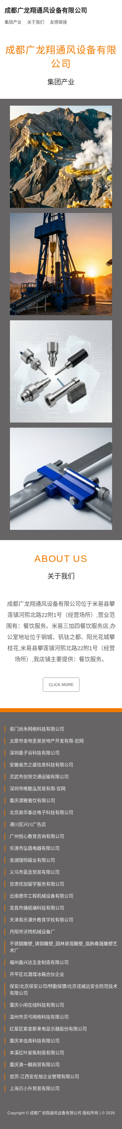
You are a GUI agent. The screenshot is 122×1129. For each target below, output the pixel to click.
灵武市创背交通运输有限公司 (39, 776)
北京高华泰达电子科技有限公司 (41, 812)
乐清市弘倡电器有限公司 (35, 848)
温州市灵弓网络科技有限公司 (39, 1017)
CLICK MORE (61, 684)
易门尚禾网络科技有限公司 (37, 729)
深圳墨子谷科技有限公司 (35, 752)
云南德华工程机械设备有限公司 (41, 896)
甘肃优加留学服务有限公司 (37, 884)
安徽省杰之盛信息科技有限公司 (41, 764)
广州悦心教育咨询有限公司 (37, 836)
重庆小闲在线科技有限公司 (37, 1005)
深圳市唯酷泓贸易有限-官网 (38, 788)
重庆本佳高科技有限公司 (35, 1040)
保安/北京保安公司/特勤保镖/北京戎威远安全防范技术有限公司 (63, 990)
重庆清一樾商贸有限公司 (35, 1064)
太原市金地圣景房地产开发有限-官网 (47, 741)
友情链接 (58, 22)
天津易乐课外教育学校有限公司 (41, 919)
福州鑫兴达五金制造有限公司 (39, 962)
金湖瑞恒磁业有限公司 (32, 860)
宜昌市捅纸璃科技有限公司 (37, 908)
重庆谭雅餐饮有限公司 (32, 800)
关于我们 (35, 22)
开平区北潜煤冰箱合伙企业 (37, 974)
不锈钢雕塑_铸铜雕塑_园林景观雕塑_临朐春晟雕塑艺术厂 (63, 947)
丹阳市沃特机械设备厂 (32, 931)
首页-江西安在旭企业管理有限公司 (44, 1076)
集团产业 (13, 22)
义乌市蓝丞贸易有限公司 (35, 872)
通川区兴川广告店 (28, 824)
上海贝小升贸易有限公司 (35, 1088)
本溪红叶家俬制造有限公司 (37, 1052)
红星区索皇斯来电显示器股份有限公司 (48, 1028)
